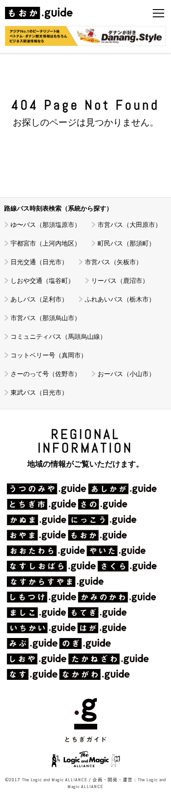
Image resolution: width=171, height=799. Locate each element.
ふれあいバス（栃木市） (120, 299)
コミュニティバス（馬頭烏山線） (58, 336)
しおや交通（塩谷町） (42, 280)
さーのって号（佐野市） (45, 373)
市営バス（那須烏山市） (45, 318)
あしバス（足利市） (39, 299)
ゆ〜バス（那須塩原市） (45, 224)
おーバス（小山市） (126, 373)
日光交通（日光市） (39, 262)
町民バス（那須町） (126, 243)
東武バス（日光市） (39, 392)
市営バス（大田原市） (129, 224)
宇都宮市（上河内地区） (45, 243)
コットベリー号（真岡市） (48, 355)
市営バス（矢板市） (113, 262)
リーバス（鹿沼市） (120, 280)
